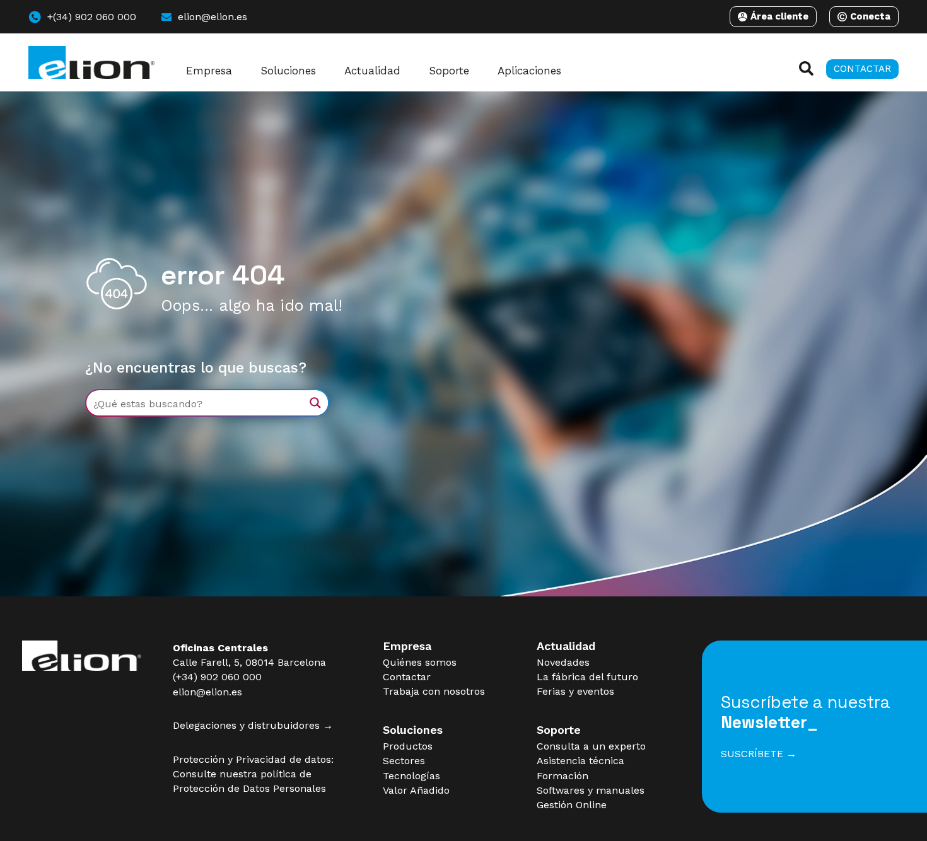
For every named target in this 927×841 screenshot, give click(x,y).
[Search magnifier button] (315, 402)
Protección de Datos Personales (249, 788)
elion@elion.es (207, 692)
